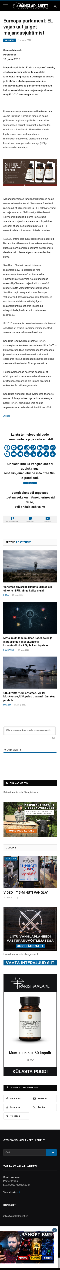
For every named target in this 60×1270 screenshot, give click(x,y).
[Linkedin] (40, 448)
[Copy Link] (33, 454)
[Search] (55, 6)
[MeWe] (46, 448)
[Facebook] (7, 448)
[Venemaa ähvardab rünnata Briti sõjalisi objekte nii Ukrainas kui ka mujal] (30, 566)
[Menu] (5, 6)
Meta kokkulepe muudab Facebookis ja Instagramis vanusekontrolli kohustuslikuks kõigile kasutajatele (27, 641)
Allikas (6, 415)
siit (18, 1192)
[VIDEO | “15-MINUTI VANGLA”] (30, 872)
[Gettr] (46, 454)
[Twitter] (20, 448)
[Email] (14, 454)
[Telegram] (20, 454)
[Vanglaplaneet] (31, 6)
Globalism (11, 859)
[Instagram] (27, 448)
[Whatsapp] (53, 448)
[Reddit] (27, 454)
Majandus (10, 40)
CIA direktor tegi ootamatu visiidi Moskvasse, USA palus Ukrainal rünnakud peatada (29, 696)
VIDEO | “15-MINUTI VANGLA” (26, 893)
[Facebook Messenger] (14, 448)
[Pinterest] (33, 448)
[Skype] (7, 454)
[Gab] (40, 454)
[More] (53, 454)
